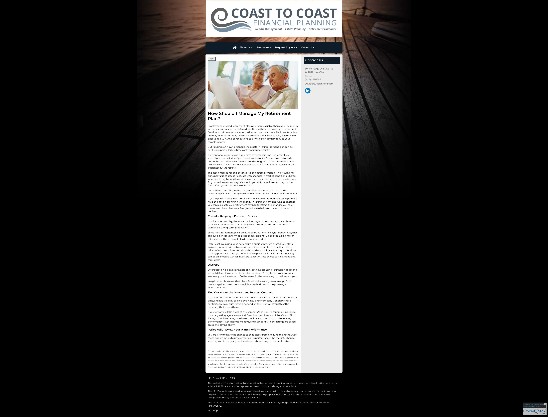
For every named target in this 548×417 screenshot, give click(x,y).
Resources (263, 47)
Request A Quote (285, 47)
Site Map (213, 410)
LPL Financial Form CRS (221, 378)
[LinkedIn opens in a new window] (308, 90)
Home (234, 47)
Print (211, 58)
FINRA (211, 405)
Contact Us (307, 47)
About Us (245, 47)
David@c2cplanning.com (319, 83)
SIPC (218, 405)
